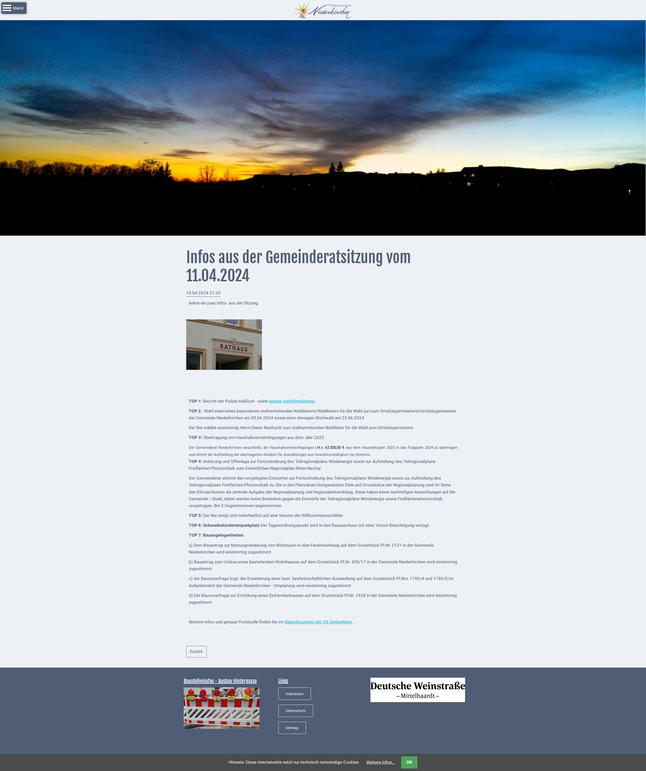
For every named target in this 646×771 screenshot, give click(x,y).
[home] (323, 9)
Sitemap (292, 728)
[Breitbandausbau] (221, 707)
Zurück (196, 651)
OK (409, 762)
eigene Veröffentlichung (291, 401)
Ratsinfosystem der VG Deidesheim (318, 621)
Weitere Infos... (380, 762)
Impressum (294, 694)
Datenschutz (296, 711)
